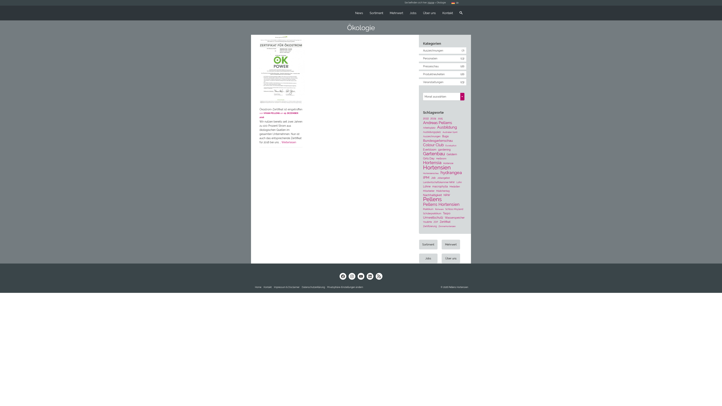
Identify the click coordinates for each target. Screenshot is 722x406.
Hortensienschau (431, 173)
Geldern (452, 154)
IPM (426, 177)
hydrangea (451, 172)
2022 (426, 118)
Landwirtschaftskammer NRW (439, 182)
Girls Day (429, 158)
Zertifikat (445, 221)
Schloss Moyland (454, 209)
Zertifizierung (430, 226)
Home (431, 2)
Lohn (459, 182)
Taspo (446, 213)
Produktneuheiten (434, 74)
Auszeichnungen (433, 50)
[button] (345, 287)
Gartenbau (434, 154)
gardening (444, 149)
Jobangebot (443, 177)
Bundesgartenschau (438, 140)
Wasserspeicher (455, 217)
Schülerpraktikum (432, 213)
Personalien (430, 58)
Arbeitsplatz (429, 127)
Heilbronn (441, 158)
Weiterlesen (288, 142)
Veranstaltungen (433, 82)
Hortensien (437, 167)
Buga (445, 136)
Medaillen (455, 186)
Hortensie (448, 163)
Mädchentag (443, 190)
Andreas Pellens (437, 123)
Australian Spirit (450, 132)
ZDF (436, 221)
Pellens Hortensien (441, 204)
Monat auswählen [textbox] (435, 96)
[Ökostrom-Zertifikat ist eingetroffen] (281, 70)
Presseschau (431, 66)
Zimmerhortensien (447, 226)
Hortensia (432, 163)
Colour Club (433, 145)
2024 (433, 118)
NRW (447, 195)
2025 (440, 118)
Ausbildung (447, 127)
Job (433, 177)
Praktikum (428, 209)
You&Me (427, 221)
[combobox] (443, 96)
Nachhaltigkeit (432, 195)
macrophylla (440, 186)
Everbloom (429, 149)
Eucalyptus (450, 145)
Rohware (439, 209)
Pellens (432, 199)
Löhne (427, 186)
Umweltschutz (433, 217)
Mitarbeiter (429, 190)
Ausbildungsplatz (432, 132)
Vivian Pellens (272, 113)
